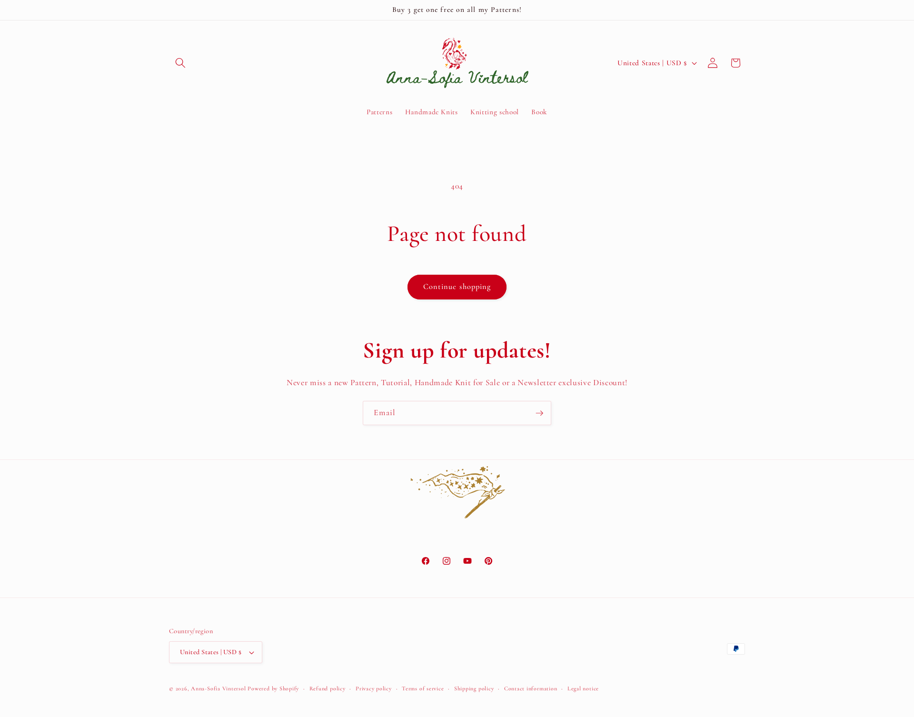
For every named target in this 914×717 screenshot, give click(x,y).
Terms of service (423, 688)
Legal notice (583, 688)
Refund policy (327, 688)
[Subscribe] (539, 413)
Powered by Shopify (273, 688)
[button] (180, 62)
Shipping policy (474, 688)
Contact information (530, 688)
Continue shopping (457, 286)
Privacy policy (374, 688)
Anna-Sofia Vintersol (218, 688)
